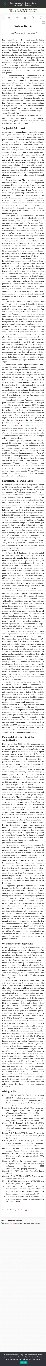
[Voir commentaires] (41, 18)
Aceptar (23, 1363)
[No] (43, 1359)
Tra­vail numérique (13, 422)
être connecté (14, 1223)
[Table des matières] (17, 18)
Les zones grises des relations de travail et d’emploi (23, 4)
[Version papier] (33, 18)
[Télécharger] (25, 18)
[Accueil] (9, 18)
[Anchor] (27, 128)
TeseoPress (4, 4)
